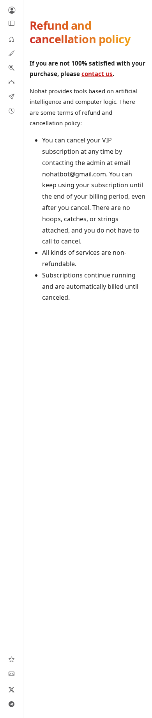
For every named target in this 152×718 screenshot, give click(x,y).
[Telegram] (11, 704)
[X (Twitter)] (11, 689)
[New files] (11, 110)
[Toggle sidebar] (11, 23)
